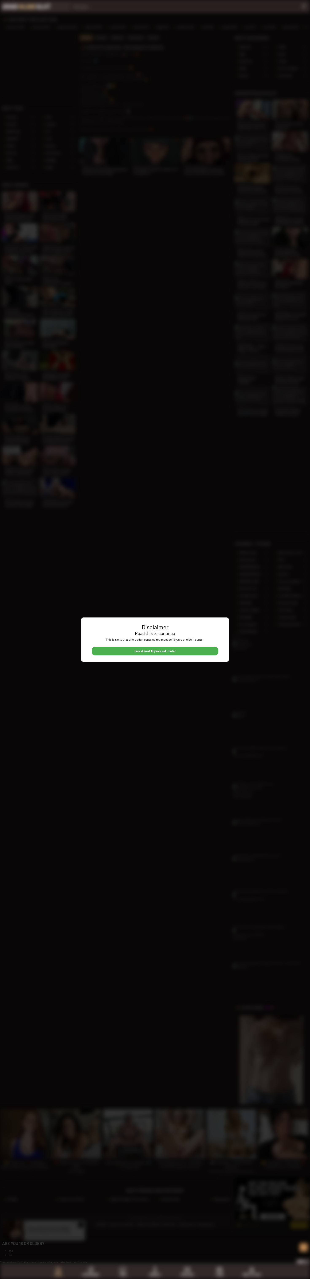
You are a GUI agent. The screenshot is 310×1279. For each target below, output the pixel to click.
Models (155, 1274)
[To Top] (303, 1247)
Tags (122, 1274)
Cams (219, 1274)
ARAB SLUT (26, 6)
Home (58, 1274)
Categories (90, 1274)
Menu (301, 1261)
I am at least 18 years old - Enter (155, 651)
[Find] (303, 6)
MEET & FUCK (252, 1274)
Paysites (187, 1274)
